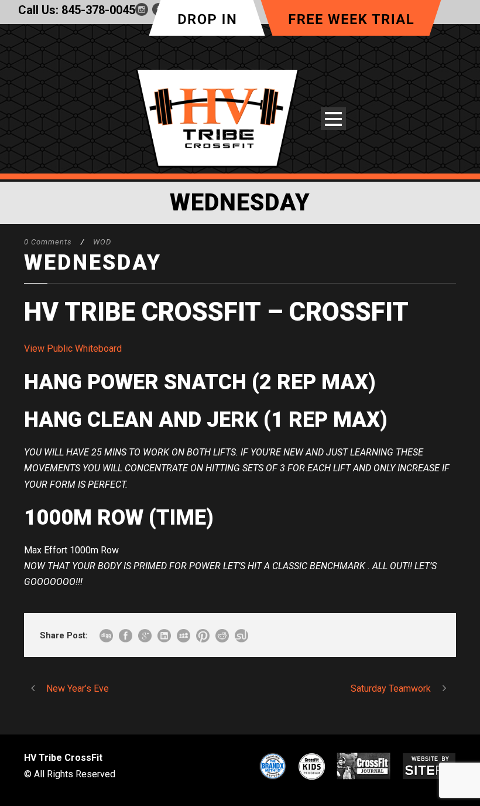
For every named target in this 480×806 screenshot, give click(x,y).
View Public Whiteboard (73, 348)
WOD (102, 241)
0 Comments (48, 241)
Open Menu (333, 118)
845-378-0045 (98, 10)
